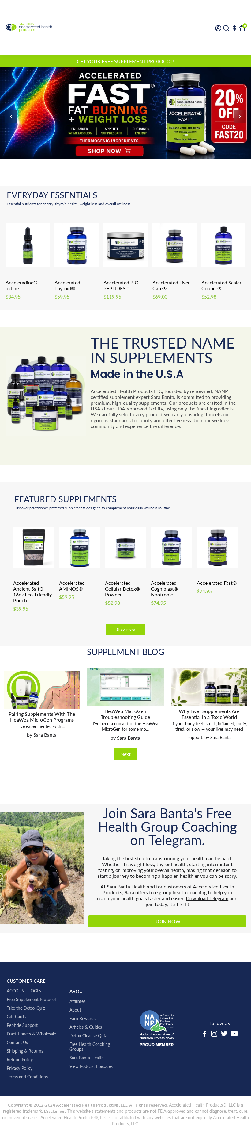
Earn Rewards (82, 1018)
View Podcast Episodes (91, 1066)
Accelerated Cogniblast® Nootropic (164, 588)
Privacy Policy (19, 1068)
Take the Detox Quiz (26, 1008)
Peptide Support (22, 1025)
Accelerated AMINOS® (72, 586)
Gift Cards (16, 1016)
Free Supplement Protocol (31, 999)
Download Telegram (207, 898)
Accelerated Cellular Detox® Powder (122, 588)
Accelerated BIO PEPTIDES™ (121, 285)
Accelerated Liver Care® (171, 285)
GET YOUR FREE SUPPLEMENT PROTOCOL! (125, 61)
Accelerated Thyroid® (67, 285)
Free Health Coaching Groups (89, 1047)
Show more (125, 629)
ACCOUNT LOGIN (24, 990)
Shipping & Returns (25, 1051)
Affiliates (77, 1001)
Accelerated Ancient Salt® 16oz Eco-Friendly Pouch (32, 591)
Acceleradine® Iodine (21, 285)
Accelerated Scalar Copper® (221, 285)
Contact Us (17, 1042)
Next (125, 754)
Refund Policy (20, 1059)
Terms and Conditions (27, 1076)
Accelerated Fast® (217, 583)
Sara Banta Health (86, 1057)
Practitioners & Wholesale (31, 1033)
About (75, 1010)
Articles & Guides (85, 1027)
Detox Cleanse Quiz (88, 1035)
